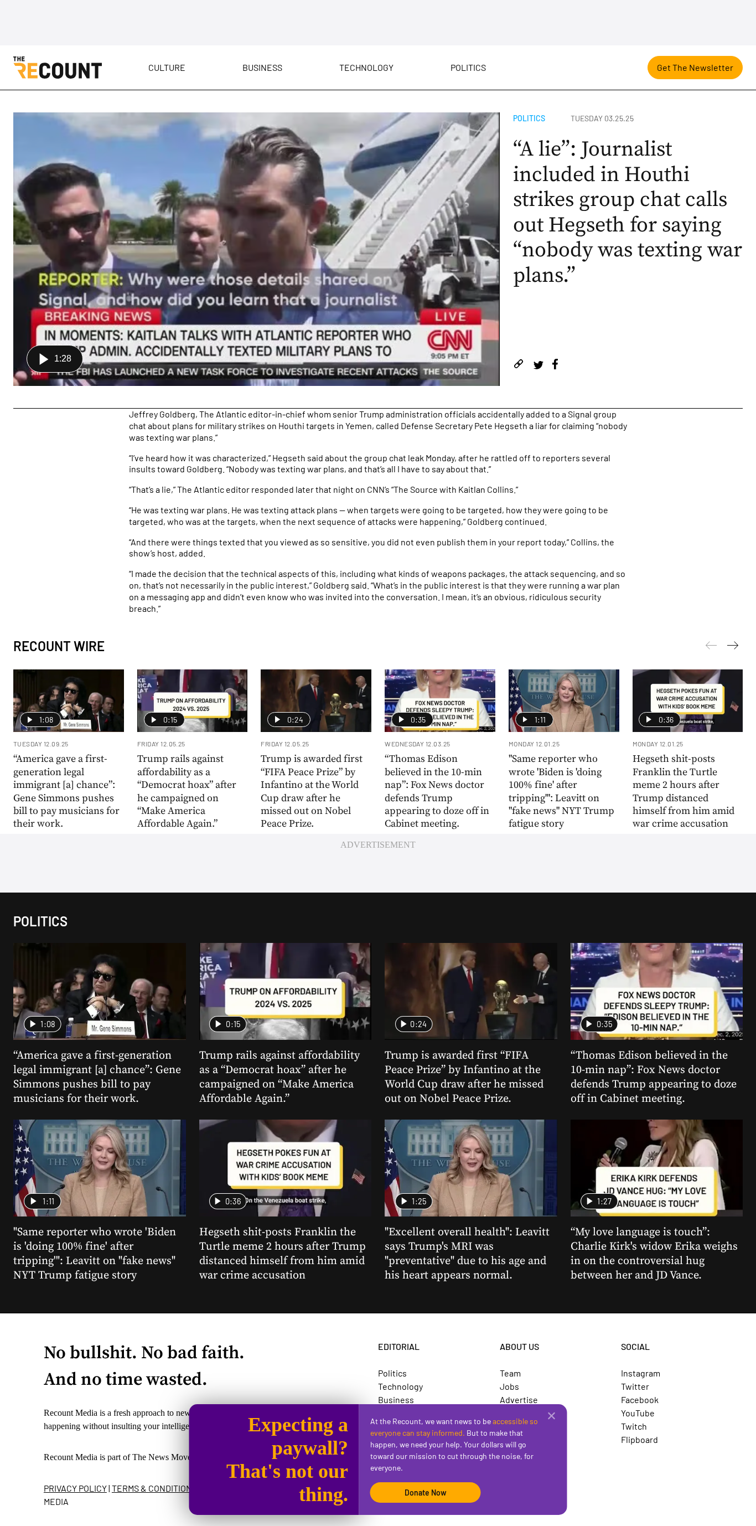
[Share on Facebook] (555, 365)
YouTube (638, 1413)
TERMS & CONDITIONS (154, 1488)
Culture (166, 67)
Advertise (519, 1399)
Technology (366, 67)
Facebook (640, 1399)
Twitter (635, 1386)
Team (510, 1373)
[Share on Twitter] (538, 365)
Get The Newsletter (695, 67)
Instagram (640, 1373)
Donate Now (426, 1492)
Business (262, 67)
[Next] (711, 647)
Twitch (634, 1426)
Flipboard (639, 1439)
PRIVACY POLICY (75, 1488)
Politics (468, 67)
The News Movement (170, 1457)
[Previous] (733, 647)
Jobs (509, 1386)
